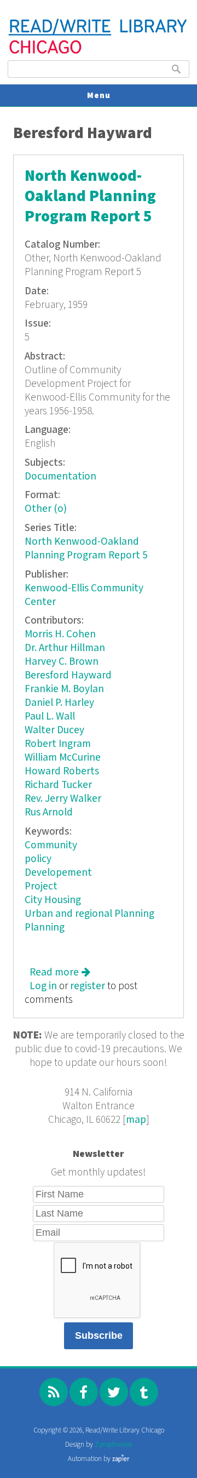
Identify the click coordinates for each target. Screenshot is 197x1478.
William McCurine (63, 757)
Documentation (60, 476)
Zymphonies (113, 1445)
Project (41, 886)
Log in (43, 986)
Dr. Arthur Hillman (65, 648)
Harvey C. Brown (62, 662)
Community (51, 845)
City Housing (53, 900)
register (87, 986)
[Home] (98, 52)
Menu (99, 95)
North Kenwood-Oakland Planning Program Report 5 (90, 196)
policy (38, 859)
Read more (60, 972)
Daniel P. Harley (59, 703)
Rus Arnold (49, 812)
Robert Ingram (58, 744)
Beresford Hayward (68, 675)
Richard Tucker (58, 785)
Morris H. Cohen (60, 634)
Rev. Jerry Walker (63, 799)
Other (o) (46, 509)
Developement (58, 873)
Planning (45, 927)
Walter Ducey (54, 730)
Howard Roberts (62, 771)
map (136, 1120)
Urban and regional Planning (89, 914)
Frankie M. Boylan (64, 689)
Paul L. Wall (50, 716)
